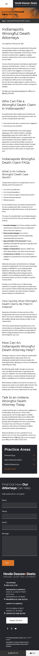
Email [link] (33, 653)
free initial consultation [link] (18, 91)
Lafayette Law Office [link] (15, 613)
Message (5, 533)
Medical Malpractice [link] (11, 464)
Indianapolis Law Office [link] (17, 599)
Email (4, 522)
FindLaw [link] (8, 646)
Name (4, 500)
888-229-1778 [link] (14, 653)
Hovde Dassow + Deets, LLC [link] (17, 637)
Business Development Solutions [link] (16, 644)
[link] (26, 3)
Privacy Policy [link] (23, 642)
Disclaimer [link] (9, 642)
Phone (4, 511)
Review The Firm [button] (16, 620)
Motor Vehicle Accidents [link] (13, 460)
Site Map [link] (16, 642)
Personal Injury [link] (9, 455)
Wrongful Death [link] (10, 469)
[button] (6, 3)
